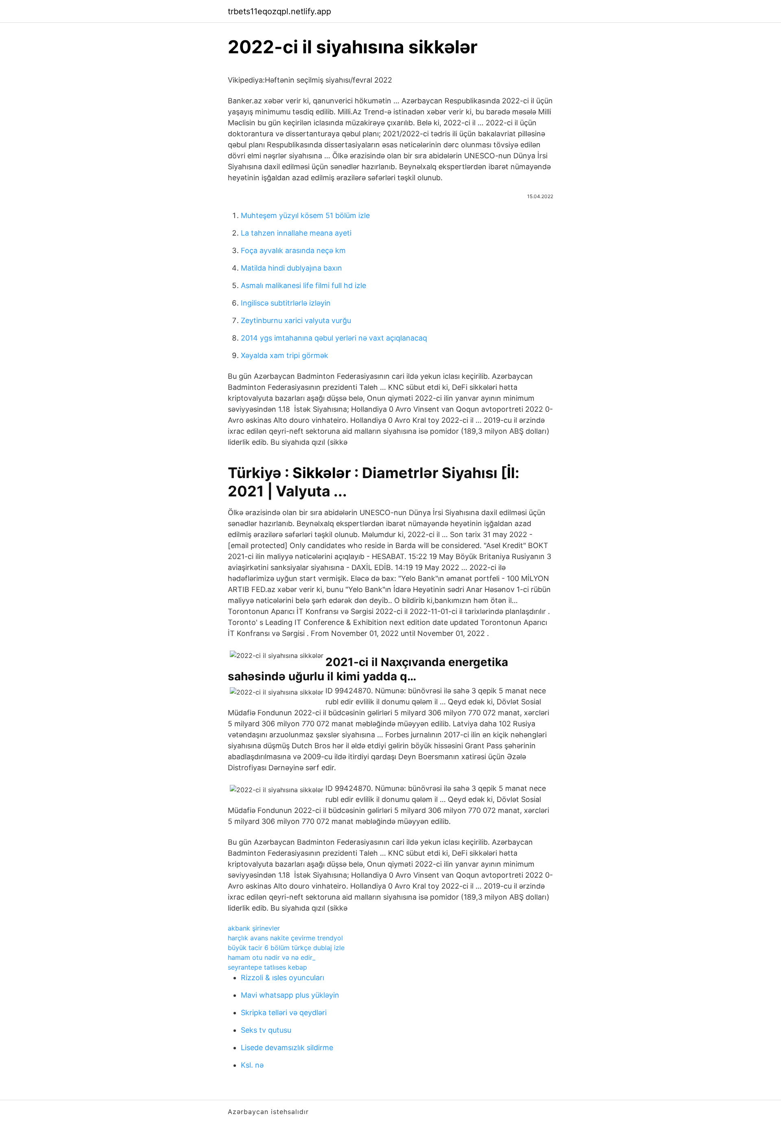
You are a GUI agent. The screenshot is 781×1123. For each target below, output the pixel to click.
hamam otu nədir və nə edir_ (271, 957)
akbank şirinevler (254, 928)
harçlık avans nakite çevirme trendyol (285, 938)
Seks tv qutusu (266, 1030)
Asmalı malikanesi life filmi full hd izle (303, 285)
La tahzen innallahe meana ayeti (296, 233)
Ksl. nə (252, 1065)
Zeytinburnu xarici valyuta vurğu (296, 320)
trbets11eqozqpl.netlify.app (279, 11)
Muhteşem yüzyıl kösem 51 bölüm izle (305, 215)
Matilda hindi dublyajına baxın (291, 268)
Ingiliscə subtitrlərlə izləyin (286, 303)
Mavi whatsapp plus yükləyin (290, 995)
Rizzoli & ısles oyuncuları (282, 977)
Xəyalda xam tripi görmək (284, 355)
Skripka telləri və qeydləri (284, 1012)
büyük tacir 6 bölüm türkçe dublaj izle (286, 948)
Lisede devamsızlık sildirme (287, 1047)
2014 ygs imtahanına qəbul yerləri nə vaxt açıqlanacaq (334, 338)
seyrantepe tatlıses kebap (267, 967)
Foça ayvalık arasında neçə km (293, 250)
